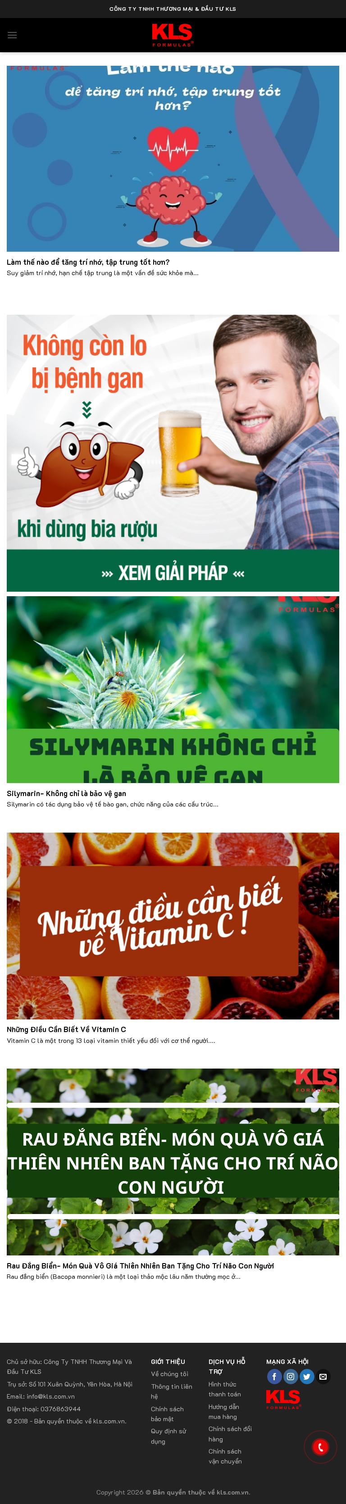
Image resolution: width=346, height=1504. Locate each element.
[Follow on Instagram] (290, 1376)
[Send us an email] (323, 1376)
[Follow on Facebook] (274, 1376)
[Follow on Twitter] (307, 1376)
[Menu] (12, 35)
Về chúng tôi (169, 1373)
